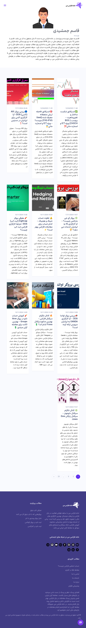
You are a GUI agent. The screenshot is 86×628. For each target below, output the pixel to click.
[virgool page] (77, 549)
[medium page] (69, 549)
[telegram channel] (48, 544)
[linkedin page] (73, 549)
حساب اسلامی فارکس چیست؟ (68, 566)
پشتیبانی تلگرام (74, 586)
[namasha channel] (73, 544)
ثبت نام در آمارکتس (34, 526)
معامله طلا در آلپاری (72, 570)
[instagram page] (60, 544)
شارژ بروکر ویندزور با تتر (33, 518)
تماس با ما (75, 574)
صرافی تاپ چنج (35, 510)
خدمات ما (75, 578)
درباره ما (76, 582)
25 (59, 476)
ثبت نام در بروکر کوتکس (33, 522)
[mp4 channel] (52, 544)
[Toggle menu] (80, 622)
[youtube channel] (77, 544)
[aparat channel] (69, 544)
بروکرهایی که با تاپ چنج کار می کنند (28, 514)
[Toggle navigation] (5, 5)
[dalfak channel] (56, 544)
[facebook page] (64, 544)
